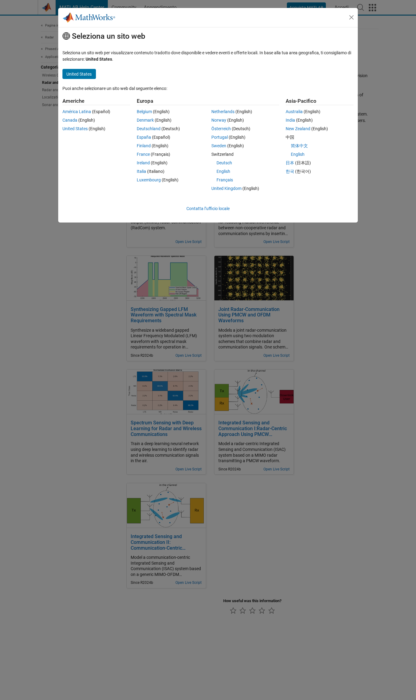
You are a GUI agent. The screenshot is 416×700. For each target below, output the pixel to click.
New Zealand (298, 128)
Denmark (145, 120)
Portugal (219, 137)
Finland (144, 145)
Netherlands (222, 111)
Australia (294, 111)
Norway (218, 120)
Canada (69, 120)
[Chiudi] (351, 17)
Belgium (144, 111)
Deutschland (148, 128)
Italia (141, 171)
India (290, 120)
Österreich (221, 128)
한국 (290, 171)
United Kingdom (226, 188)
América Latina (76, 111)
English (223, 171)
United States (75, 128)
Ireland (143, 162)
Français (225, 179)
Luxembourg (149, 179)
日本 (290, 162)
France (143, 154)
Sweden (218, 145)
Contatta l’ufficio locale (208, 208)
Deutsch (224, 162)
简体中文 (299, 145)
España (144, 137)
